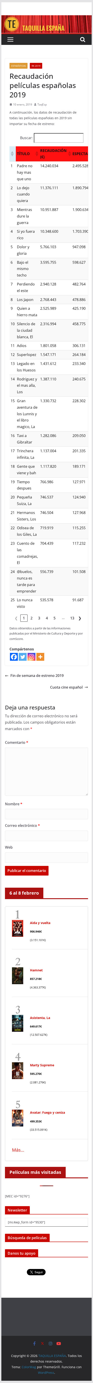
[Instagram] (31, 657)
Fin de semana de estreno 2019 (37, 675)
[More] (40, 657)
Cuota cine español (66, 687)
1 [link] (24, 618)
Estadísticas (18, 65)
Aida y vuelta (40, 923)
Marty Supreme (42, 1065)
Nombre (13, 803)
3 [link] (39, 618)
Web (9, 847)
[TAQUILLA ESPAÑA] (46, 18)
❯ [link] (79, 618)
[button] (12, 153)
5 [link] (54, 618)
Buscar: (26, 137)
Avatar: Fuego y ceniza (47, 1112)
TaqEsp (42, 104)
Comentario (16, 742)
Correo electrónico (22, 825)
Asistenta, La (40, 1018)
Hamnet (36, 970)
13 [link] (72, 618)
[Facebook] (14, 657)
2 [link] (31, 618)
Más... (18, 1150)
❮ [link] (16, 618)
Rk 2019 (36, 65)
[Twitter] (23, 657)
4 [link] (47, 618)
